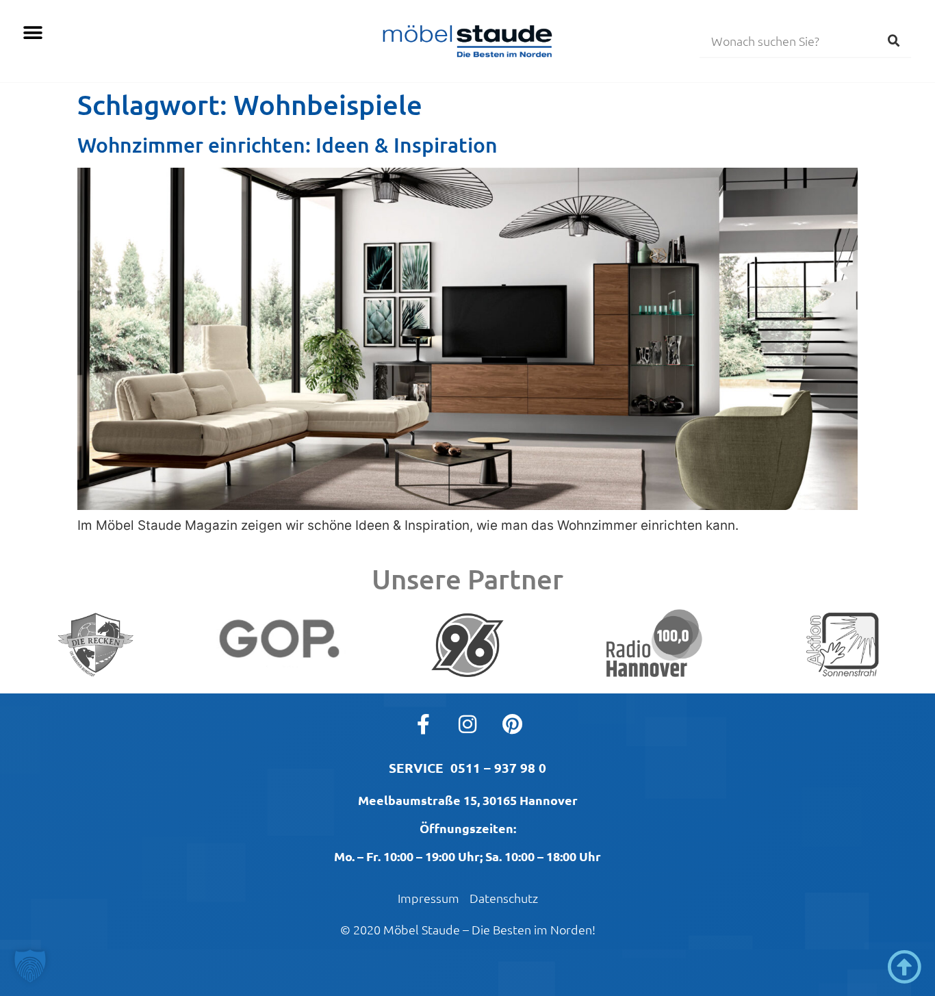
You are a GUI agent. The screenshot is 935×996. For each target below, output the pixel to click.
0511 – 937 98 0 (498, 767)
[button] (32, 32)
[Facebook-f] (423, 724)
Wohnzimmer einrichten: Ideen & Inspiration (287, 144)
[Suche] (894, 40)
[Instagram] (467, 724)
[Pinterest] (512, 724)
